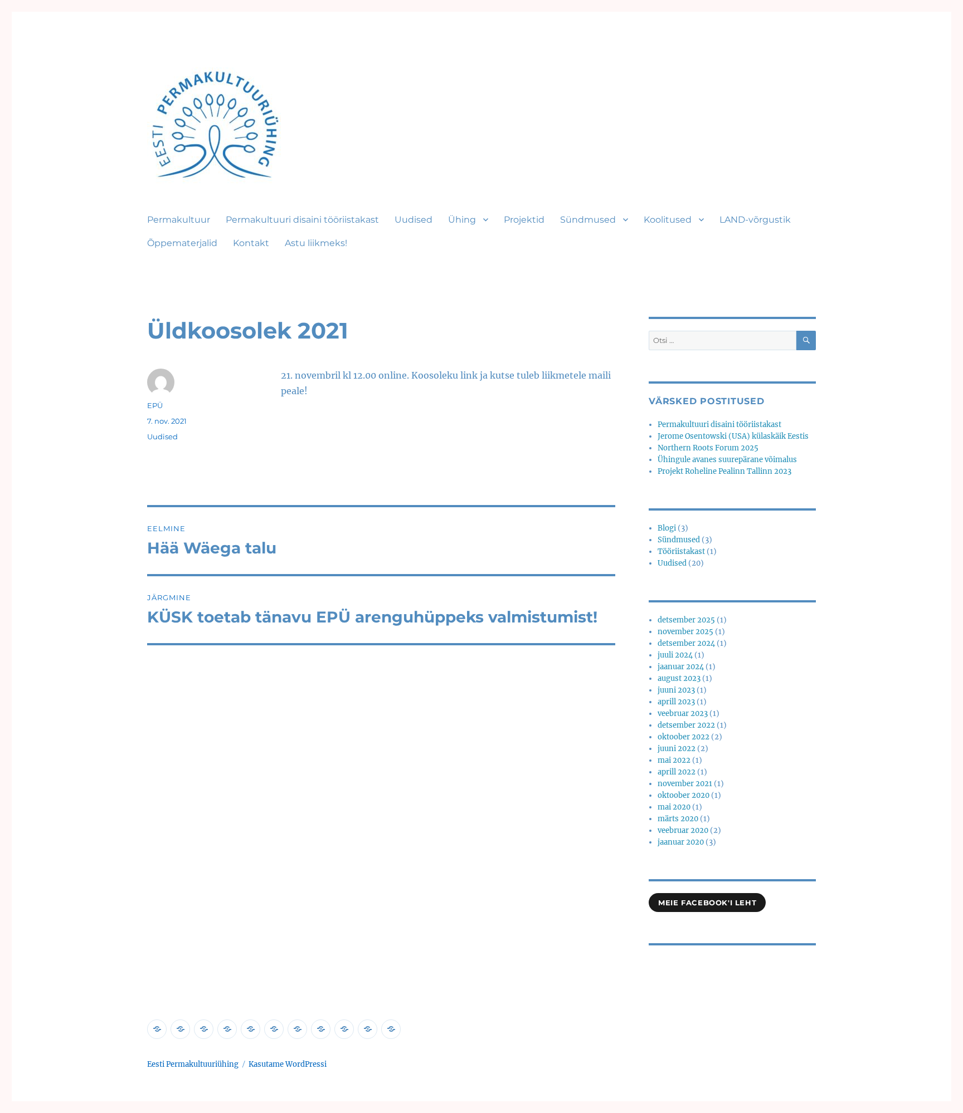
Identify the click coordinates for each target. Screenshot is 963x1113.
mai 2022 (674, 760)
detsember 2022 (686, 725)
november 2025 (685, 631)
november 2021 (685, 783)
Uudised (413, 219)
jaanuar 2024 (681, 666)
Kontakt (251, 243)
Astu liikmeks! (316, 243)
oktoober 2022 (683, 737)
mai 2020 (674, 807)
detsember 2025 (686, 620)
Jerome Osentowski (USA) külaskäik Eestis (733, 436)
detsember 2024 (686, 643)
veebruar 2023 (683, 713)
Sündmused (588, 219)
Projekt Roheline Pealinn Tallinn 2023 (724, 471)
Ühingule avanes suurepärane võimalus (727, 459)
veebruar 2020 (683, 830)
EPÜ (155, 405)
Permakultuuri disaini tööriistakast (302, 219)
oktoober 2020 (683, 795)
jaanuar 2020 (681, 842)
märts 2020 (678, 818)
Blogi (667, 528)
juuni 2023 (676, 690)
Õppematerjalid (182, 243)
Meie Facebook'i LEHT (707, 902)
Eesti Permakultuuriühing (193, 1064)
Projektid (524, 219)
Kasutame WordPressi (288, 1064)
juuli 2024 (675, 655)
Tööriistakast (681, 551)
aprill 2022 (677, 772)
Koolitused (668, 219)
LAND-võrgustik (755, 219)
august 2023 (679, 678)
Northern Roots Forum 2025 (708, 448)
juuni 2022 (677, 748)
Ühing (462, 219)
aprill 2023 (676, 702)
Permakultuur (178, 219)
